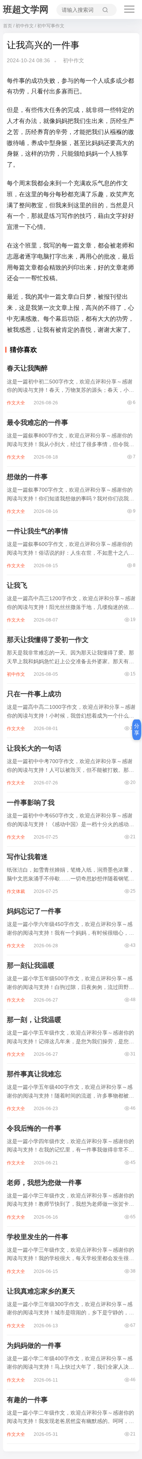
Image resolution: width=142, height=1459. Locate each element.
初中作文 (25, 25)
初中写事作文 (50, 25)
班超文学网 (25, 9)
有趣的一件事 (27, 1400)
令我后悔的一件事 (34, 1128)
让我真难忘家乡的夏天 (41, 1291)
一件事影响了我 (31, 802)
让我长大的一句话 (34, 748)
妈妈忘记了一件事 (34, 911)
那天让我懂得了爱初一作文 (48, 640)
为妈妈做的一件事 (34, 1345)
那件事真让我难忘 (34, 1074)
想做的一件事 (27, 477)
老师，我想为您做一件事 (44, 1182)
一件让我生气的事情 (37, 531)
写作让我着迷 (27, 857)
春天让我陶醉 (27, 368)
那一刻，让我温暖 (34, 1020)
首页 (7, 25)
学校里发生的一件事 (37, 1237)
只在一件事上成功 (34, 694)
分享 (136, 729)
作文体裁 (16, 891)
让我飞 (17, 585)
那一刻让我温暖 (31, 965)
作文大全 (16, 402)
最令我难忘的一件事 (37, 422)
